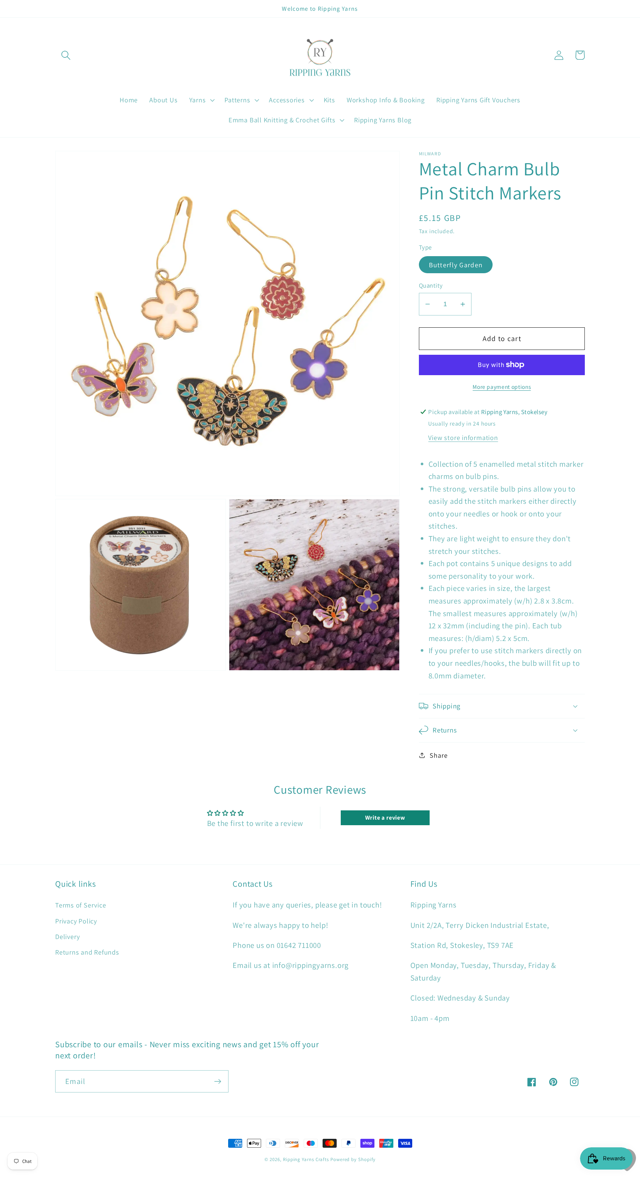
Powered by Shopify (353, 1159)
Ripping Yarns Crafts (306, 1159)
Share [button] (438, 755)
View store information (463, 437)
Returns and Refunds (87, 952)
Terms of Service (80, 904)
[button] (65, 55)
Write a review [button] (385, 817)
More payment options (502, 386)
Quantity (431, 285)
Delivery (67, 936)
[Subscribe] (217, 1081)
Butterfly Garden (456, 264)
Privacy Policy (76, 920)
